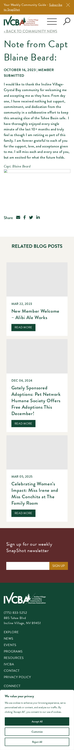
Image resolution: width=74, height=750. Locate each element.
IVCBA (9, 664)
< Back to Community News (30, 31)
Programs (13, 652)
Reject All (37, 742)
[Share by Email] (18, 218)
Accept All (37, 721)
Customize (37, 732)
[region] (37, 720)
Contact (12, 671)
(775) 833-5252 (15, 612)
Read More (23, 327)
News (8, 639)
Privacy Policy (17, 677)
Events (10, 645)
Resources (14, 658)
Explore (11, 632)
